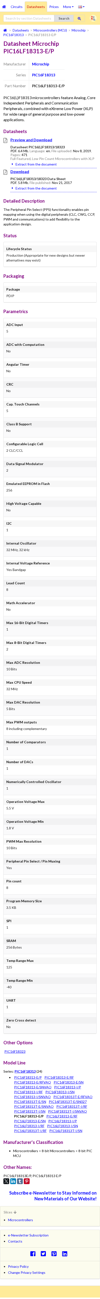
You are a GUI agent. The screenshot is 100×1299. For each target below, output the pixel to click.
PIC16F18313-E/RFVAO (32, 1082)
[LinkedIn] (13, 1181)
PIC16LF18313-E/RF (61, 1116)
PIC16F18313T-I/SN (29, 1111)
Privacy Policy (18, 1266)
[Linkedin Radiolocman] (66, 1253)
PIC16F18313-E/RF (59, 1077)
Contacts (15, 1241)
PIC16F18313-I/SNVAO (32, 1097)
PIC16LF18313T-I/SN (65, 1131)
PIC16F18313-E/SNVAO (32, 1087)
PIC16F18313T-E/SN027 (68, 1102)
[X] (6, 1181)
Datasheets (36, 7)
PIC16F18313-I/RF (28, 1092)
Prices (54, 7)
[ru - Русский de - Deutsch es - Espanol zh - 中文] (81, 6)
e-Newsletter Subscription (28, 1235)
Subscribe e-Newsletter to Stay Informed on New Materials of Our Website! (53, 1195)
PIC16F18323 (14, 1051)
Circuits (17, 7)
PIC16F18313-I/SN (60, 1092)
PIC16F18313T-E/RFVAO (72, 1097)
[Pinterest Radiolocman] (55, 1253)
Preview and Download (31, 139)
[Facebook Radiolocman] (34, 1253)
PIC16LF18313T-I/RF (30, 1131)
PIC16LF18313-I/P (62, 1121)
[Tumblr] (20, 1181)
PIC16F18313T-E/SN (30, 1102)
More (69, 5)
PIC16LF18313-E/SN (30, 1121)
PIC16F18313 (43, 75)
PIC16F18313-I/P (67, 1087)
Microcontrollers (20, 1220)
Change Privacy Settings (26, 1272)
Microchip (40, 64)
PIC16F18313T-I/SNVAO (67, 1111)
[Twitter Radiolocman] (45, 1253)
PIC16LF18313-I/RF (29, 1126)
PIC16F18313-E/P (28, 1077)
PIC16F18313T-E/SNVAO (34, 1106)
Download (19, 171)
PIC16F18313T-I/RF (71, 1106)
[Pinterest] (27, 1181)
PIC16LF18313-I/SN (62, 1126)
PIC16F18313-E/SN (68, 1082)
